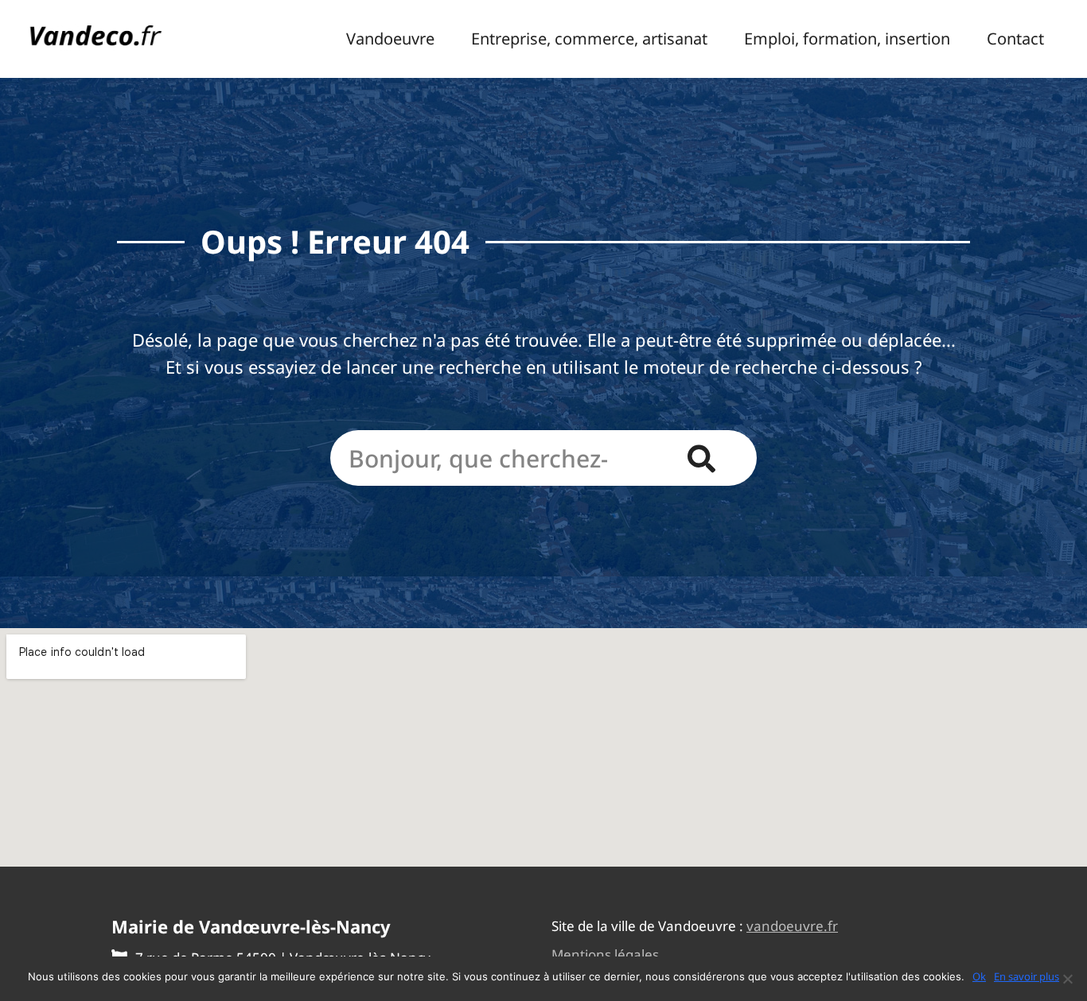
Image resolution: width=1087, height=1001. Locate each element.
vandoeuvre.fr (792, 926)
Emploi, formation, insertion (847, 39)
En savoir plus (1026, 976)
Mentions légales (605, 954)
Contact (1015, 39)
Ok (979, 976)
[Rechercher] (701, 458)
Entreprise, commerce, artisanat (589, 39)
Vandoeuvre (390, 39)
